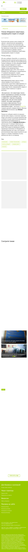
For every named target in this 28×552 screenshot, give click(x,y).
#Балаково (4, 141)
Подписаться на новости (6, 495)
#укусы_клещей (6, 144)
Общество (5, 28)
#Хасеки (4, 146)
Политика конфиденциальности (7, 523)
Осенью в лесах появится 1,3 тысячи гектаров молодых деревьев (12, 319)
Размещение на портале (6, 510)
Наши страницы (7, 490)
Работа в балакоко (5, 501)
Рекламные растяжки (5, 508)
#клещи (24, 141)
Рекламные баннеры (5, 512)
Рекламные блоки (5, 506)
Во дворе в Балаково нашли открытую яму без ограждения (13, 434)
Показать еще (14, 475)
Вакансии (5, 498)
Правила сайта (4, 493)
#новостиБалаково (15, 141)
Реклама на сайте (8, 504)
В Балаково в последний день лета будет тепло (13, 290)
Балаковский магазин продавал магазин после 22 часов (13, 463)
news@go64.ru (7, 547)
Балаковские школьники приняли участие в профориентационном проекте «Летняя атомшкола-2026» (14, 406)
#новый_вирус (16, 144)
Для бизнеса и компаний (10, 485)
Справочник (22, 12)
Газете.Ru (22, 106)
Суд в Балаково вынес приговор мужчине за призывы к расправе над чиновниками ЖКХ (13, 377)
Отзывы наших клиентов (6, 487)
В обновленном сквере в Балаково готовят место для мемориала (13, 261)
